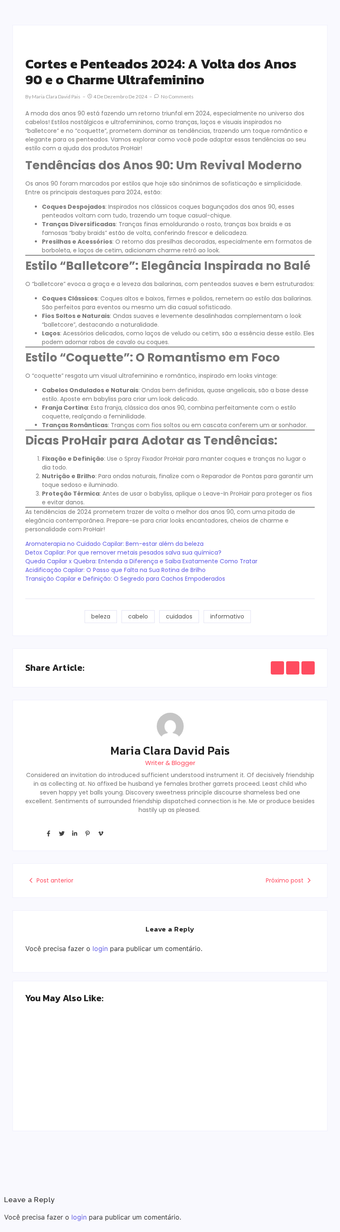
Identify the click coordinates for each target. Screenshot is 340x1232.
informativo (227, 616)
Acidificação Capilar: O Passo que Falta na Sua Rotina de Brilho (115, 570)
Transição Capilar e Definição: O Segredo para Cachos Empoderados (125, 578)
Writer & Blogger (170, 762)
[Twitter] (61, 833)
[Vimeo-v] (100, 833)
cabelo (138, 616)
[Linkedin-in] (74, 833)
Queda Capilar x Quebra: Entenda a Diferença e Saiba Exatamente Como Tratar (141, 561)
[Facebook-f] (48, 833)
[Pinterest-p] (87, 833)
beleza (100, 616)
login (100, 948)
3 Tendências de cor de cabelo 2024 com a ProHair (90, 1081)
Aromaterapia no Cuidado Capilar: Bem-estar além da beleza (114, 544)
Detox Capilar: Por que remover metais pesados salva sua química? (123, 552)
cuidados (179, 616)
